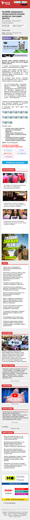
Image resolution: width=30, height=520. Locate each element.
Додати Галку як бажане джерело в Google (18, 26)
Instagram (9, 157)
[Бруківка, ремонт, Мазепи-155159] (15, 117)
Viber (22, 150)
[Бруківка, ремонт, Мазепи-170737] (25, 112)
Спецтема (15, 33)
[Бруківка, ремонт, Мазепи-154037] (25, 117)
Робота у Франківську (20, 513)
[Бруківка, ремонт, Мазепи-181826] (9, 112)
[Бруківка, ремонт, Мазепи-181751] (15, 112)
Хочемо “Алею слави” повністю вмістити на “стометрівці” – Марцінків (15, 130)
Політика (25, 512)
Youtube (8, 153)
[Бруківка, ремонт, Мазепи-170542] (4, 117)
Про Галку (17, 516)
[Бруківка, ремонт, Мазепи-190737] (4, 112)
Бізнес (5, 513)
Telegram (8, 150)
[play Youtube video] (15, 395)
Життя (10, 513)
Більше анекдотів (15, 380)
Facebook (22, 153)
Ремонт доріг (6, 30)
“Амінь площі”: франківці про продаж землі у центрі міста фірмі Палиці (15, 134)
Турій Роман (8, 21)
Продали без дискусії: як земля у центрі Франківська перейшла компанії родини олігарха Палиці (15, 139)
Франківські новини (7, 34)
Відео (10, 515)
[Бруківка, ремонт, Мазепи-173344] (20, 112)
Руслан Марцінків (12, 142)
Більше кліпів (15, 403)
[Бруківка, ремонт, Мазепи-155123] (20, 117)
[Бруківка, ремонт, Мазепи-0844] (9, 122)
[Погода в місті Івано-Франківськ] (15, 427)
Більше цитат (15, 422)
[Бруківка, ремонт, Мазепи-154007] (4, 122)
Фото (20, 33)
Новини (4, 512)
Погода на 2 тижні (15, 428)
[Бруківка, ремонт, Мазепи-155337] (9, 117)
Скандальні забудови (19, 515)
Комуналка (9, 33)
